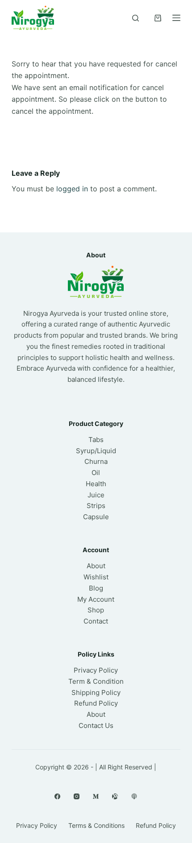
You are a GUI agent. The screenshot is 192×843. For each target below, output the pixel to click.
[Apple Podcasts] (134, 796)
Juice (96, 495)
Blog (96, 588)
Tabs (96, 439)
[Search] (135, 18)
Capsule (96, 516)
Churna (96, 461)
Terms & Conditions (96, 825)
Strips (96, 505)
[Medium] (96, 796)
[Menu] (176, 18)
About (96, 566)
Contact (95, 621)
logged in (72, 188)
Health (96, 483)
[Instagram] (76, 796)
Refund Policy (96, 703)
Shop (96, 610)
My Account (95, 599)
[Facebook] (57, 796)
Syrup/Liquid (96, 450)
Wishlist (96, 577)
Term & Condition (96, 681)
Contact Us (96, 725)
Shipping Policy (96, 692)
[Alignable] (115, 796)
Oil (96, 472)
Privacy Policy (96, 670)
